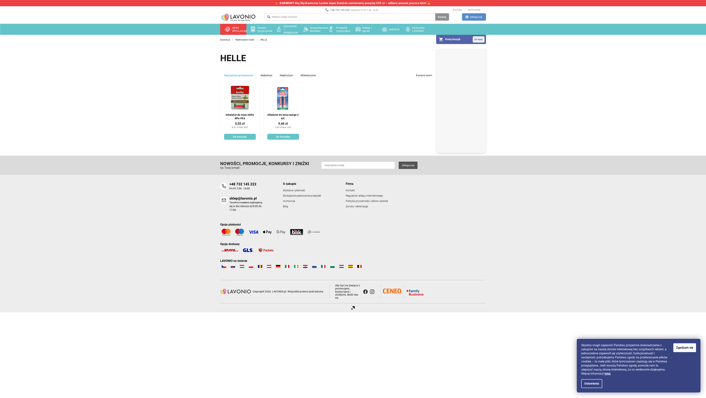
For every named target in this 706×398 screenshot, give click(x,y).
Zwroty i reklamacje (357, 206)
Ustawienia (591, 383)
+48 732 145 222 (242, 184)
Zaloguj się (408, 165)
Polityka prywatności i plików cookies (367, 201)
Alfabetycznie (308, 75)
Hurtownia (474, 9)
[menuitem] (233, 29)
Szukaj (442, 16)
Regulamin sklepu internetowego (364, 195)
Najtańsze (266, 75)
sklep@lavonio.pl (243, 198)
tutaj (607, 373)
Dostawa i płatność (294, 190)
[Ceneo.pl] (392, 291)
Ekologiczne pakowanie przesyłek (302, 195)
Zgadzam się (684, 347)
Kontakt (457, 9)
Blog (285, 206)
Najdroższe (286, 75)
